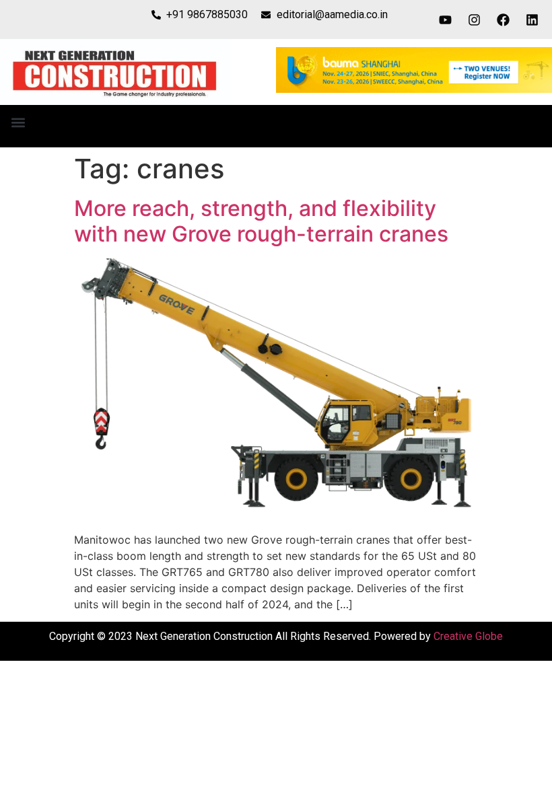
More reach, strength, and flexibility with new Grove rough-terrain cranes (261, 221)
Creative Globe (468, 636)
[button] (18, 123)
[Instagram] (474, 19)
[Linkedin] (532, 19)
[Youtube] (445, 19)
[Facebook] (503, 19)
